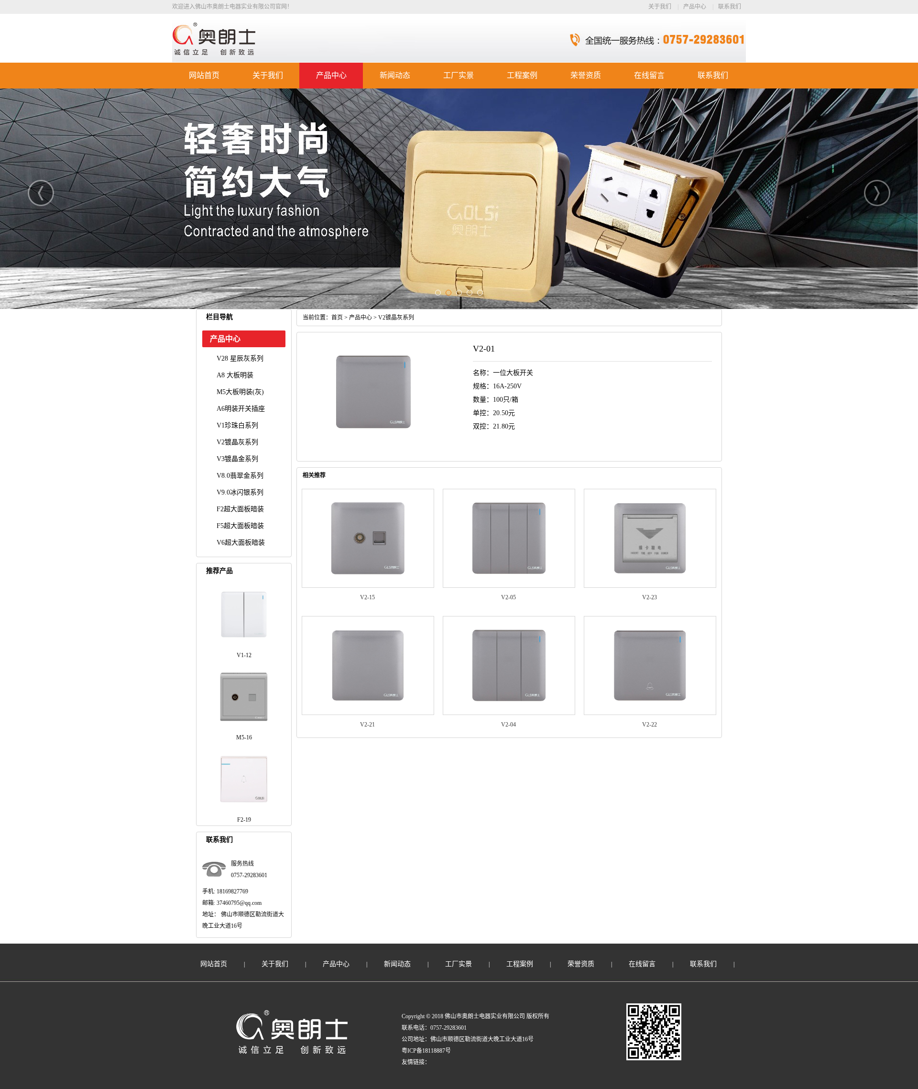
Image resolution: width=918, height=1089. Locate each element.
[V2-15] (368, 586)
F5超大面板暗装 (240, 525)
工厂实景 (458, 75)
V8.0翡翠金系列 (240, 475)
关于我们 (659, 6)
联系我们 (729, 6)
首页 (337, 317)
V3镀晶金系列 (237, 458)
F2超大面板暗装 (240, 509)
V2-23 (649, 597)
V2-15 (367, 597)
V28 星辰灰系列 (240, 358)
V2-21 (367, 724)
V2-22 (649, 724)
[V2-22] (650, 713)
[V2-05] (509, 586)
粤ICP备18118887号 (426, 1050)
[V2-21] (368, 713)
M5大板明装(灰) (240, 392)
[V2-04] (509, 713)
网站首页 (204, 75)
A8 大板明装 (235, 375)
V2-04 (508, 724)
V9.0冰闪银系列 (240, 492)
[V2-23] (650, 586)
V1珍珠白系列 (237, 425)
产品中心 (694, 6)
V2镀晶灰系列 (237, 442)
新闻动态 (395, 75)
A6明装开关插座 (241, 408)
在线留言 (649, 75)
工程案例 (522, 75)
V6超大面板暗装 (241, 542)
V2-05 (508, 597)
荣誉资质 (585, 75)
